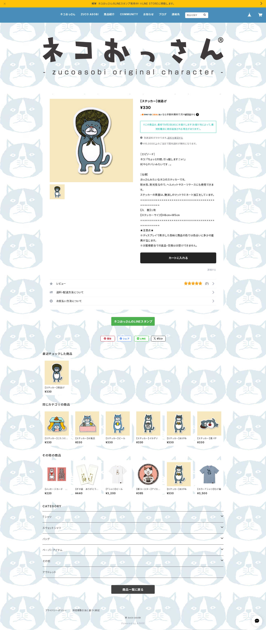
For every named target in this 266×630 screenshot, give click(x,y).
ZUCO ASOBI (90, 14)
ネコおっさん (67, 14)
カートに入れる (178, 258)
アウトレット (49, 572)
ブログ (162, 14)
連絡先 (176, 14)
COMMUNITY (129, 14)
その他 (46, 561)
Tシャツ (47, 516)
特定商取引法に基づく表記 (86, 610)
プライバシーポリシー (56, 610)
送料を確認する (175, 137)
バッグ (46, 538)
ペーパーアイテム (52, 550)
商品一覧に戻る (133, 589)
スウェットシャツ (52, 527)
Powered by (129, 623)
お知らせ (148, 14)
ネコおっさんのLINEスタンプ (133, 321)
